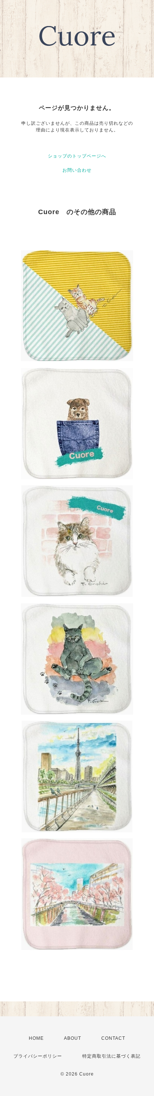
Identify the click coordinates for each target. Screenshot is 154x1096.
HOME (36, 1038)
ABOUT (72, 1038)
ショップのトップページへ (77, 156)
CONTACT (113, 1038)
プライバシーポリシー (37, 1056)
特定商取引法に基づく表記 (111, 1056)
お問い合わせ (77, 170)
